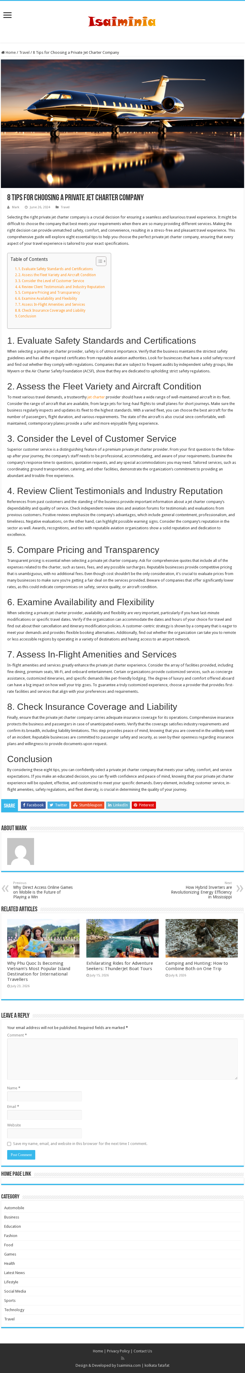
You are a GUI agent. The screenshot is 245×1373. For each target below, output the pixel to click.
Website (14, 1125)
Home (10, 52)
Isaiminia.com (129, 1365)
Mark (15, 207)
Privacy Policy (118, 1351)
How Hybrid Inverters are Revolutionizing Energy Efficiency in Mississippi (201, 890)
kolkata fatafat (157, 1365)
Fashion (10, 1235)
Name (13, 1088)
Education (12, 1226)
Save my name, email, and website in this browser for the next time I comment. (80, 1143)
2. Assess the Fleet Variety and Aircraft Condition (57, 275)
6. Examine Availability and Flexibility (47, 298)
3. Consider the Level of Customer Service (51, 281)
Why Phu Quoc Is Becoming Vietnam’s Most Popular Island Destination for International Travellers (38, 971)
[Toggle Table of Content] (98, 261)
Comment (17, 1035)
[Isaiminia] (122, 20)
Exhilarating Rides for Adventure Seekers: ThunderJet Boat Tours (119, 966)
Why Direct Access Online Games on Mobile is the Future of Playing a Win (43, 890)
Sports (10, 1300)
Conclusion (27, 316)
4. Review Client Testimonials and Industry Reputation (61, 287)
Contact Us (143, 1351)
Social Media (15, 1291)
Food (8, 1245)
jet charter (96, 397)
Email (13, 1106)
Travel (24, 52)
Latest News (14, 1272)
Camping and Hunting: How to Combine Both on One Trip (197, 966)
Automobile (14, 1208)
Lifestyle (11, 1282)
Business (11, 1217)
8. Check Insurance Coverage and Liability (51, 310)
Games (10, 1254)
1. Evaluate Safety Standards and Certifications (55, 269)
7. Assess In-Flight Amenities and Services (51, 304)
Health (9, 1263)
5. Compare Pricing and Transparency (49, 292)
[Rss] (122, 1358)
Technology (14, 1310)
